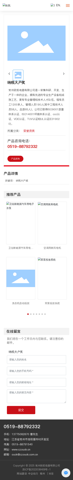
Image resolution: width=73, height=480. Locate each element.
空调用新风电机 (52, 248)
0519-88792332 (22, 146)
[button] (28, 314)
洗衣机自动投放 (20, 303)
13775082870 (20, 434)
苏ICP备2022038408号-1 (36, 469)
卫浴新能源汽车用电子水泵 (20, 249)
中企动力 (33, 473)
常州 (42, 473)
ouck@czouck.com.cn (25, 454)
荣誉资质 (29, 131)
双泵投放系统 (52, 303)
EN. (58, 5)
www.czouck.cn (21, 449)
